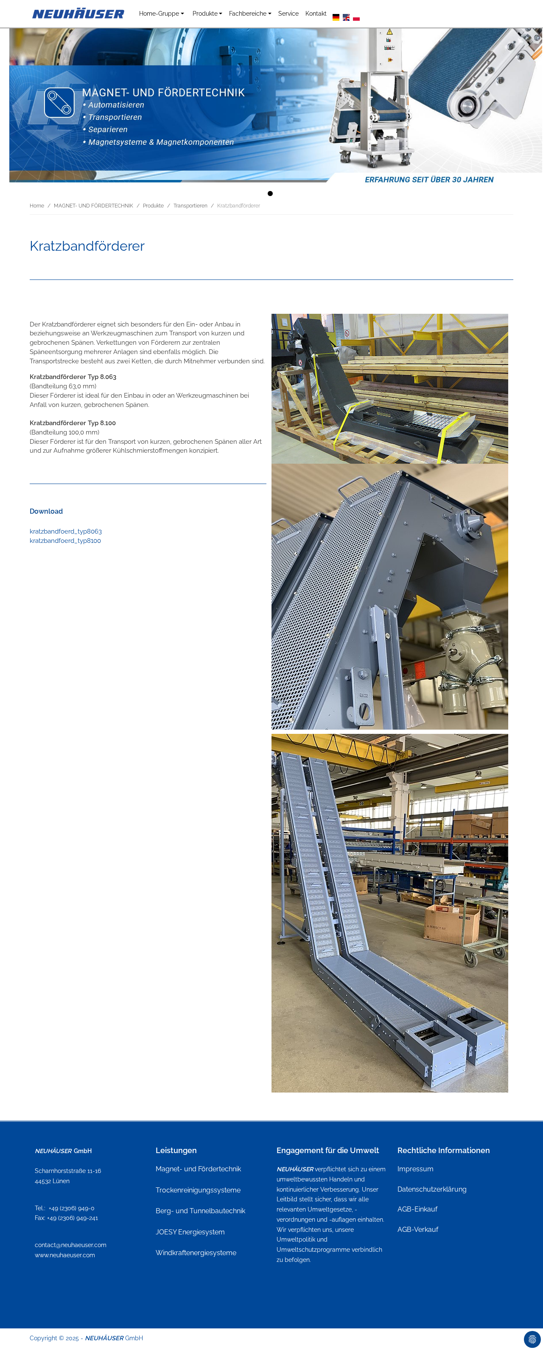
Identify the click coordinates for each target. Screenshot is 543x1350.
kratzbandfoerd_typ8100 (65, 541)
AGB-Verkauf (417, 1230)
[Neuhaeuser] (79, 13)
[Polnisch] (356, 16)
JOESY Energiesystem (190, 1232)
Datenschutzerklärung (432, 1189)
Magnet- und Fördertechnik (198, 1169)
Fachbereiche (247, 13)
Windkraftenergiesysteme (196, 1253)
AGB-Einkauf (417, 1209)
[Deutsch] (336, 16)
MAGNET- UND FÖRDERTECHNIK (93, 206)
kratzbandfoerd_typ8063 (66, 531)
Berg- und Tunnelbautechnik (200, 1211)
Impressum (415, 1169)
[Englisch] (346, 16)
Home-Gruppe (159, 13)
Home (37, 206)
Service (288, 13)
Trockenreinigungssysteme (198, 1190)
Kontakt (316, 13)
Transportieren (190, 206)
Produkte (205, 13)
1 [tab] (271, 195)
